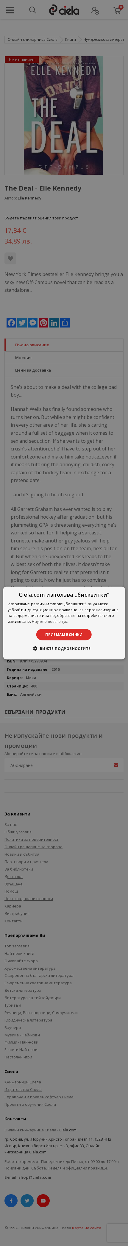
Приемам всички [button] (64, 634)
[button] (63, 648)
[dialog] (64, 623)
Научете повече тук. (50, 621)
